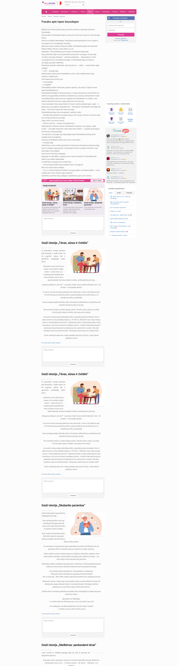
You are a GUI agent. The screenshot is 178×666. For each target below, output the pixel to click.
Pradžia (46, 11)
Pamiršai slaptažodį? (121, 38)
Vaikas (83, 11)
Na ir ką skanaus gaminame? (118, 207)
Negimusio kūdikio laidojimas (118, 231)
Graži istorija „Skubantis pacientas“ (63, 505)
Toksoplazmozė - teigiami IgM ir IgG (120, 215)
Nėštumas (74, 11)
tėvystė (45, 342)
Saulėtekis (113, 168)
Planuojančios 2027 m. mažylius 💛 (119, 136)
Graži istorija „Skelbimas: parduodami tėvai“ (69, 645)
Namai (97, 11)
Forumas (114, 11)
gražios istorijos (51, 342)
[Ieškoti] (83, 4)
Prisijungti (121, 34)
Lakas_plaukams (114, 135)
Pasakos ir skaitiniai (59, 16)
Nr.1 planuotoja (114, 176)
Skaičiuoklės (106, 11)
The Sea (113, 146)
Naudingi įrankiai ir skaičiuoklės (118, 104)
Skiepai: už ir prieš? (115, 211)
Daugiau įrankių (130, 120)
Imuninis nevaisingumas (119, 222)
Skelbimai (123, 11)
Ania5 (112, 157)
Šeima (90, 11)
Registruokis (125, 40)
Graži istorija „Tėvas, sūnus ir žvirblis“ (65, 243)
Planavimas (64, 11)
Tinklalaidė (55, 11)
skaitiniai (58, 342)
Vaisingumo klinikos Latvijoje (117, 148)
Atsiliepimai (131, 11)
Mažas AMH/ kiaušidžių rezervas (119, 218)
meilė (44, 613)
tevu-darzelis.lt (48, 27)
